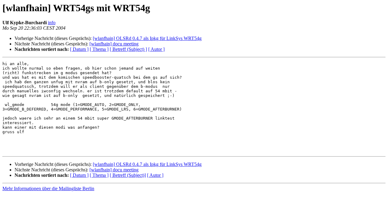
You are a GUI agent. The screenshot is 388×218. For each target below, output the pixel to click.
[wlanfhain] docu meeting (114, 43)
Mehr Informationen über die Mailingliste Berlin (48, 188)
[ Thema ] (99, 49)
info (51, 22)
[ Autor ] (156, 49)
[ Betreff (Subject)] (128, 175)
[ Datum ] (79, 49)
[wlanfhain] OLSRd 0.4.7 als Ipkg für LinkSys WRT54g (147, 38)
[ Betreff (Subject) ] (128, 49)
